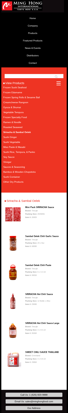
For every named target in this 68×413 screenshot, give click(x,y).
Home (33, 18)
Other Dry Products (13, 182)
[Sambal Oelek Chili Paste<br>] (13, 272)
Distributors (33, 55)
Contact (33, 63)
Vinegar (7, 162)
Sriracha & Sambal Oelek (17, 132)
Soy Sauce (9, 157)
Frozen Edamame (12, 92)
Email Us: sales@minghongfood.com (34, 401)
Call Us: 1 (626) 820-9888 (34, 394)
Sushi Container (11, 177)
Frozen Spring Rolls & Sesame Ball (21, 97)
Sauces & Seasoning (14, 167)
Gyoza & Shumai (12, 107)
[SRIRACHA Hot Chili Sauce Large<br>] (13, 330)
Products (32, 33)
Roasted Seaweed (12, 127)
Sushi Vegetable (11, 142)
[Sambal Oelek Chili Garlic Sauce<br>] (13, 243)
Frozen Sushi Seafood (15, 87)
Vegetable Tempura (13, 112)
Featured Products (32, 40)
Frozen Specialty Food (15, 117)
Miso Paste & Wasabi (14, 147)
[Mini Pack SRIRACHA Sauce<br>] (13, 214)
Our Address (33, 408)
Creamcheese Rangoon (15, 102)
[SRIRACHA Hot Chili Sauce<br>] (13, 301)
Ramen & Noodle (12, 122)
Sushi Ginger (10, 137)
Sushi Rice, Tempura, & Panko (19, 152)
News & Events (33, 48)
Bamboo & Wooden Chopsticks (19, 172)
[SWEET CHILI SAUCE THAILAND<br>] (13, 359)
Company (33, 25)
